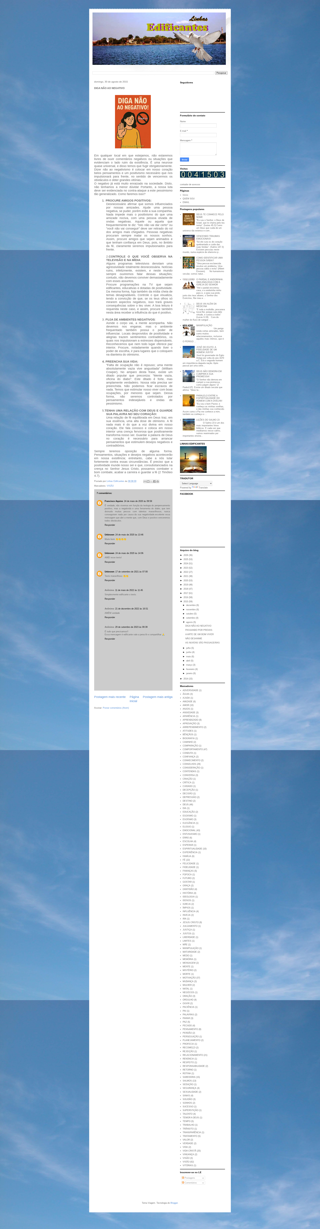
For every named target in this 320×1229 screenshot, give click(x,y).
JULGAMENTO (190, 926)
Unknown (109, 534)
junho (189, 652)
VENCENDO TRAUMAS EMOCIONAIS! (208, 237)
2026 (186, 555)
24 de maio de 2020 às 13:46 (129, 534)
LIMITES (187, 941)
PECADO (187, 1025)
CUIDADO (187, 786)
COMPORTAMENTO (193, 749)
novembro (191, 609)
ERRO (186, 837)
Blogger (174, 1203)
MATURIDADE (190, 952)
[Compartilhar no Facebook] (154, 481)
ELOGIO (187, 826)
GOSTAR (187, 882)
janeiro (189, 673)
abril (188, 660)
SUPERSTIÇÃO (190, 1110)
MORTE (186, 974)
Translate (203, 487)
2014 (186, 678)
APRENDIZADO (190, 720)
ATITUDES (188, 731)
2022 (186, 572)
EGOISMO (188, 815)
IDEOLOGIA (189, 896)
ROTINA (187, 1073)
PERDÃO (187, 1033)
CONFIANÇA (189, 756)
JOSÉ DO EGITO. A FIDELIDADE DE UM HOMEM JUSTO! (206, 350)
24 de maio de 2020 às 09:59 (138, 501)
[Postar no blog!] (148, 481)
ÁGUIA (186, 694)
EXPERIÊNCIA (190, 852)
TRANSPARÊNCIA (192, 1132)
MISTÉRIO (188, 970)
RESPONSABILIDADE (194, 1066)
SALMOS (187, 1080)
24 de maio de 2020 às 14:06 (129, 553)
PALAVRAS (188, 1014)
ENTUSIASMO (190, 834)
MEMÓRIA (188, 959)
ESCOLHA (188, 841)
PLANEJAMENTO (191, 1040)
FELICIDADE (189, 863)
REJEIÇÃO (188, 1051)
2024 (186, 563)
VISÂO (186, 1158)
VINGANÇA (188, 1154)
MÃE (185, 944)
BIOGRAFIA (189, 738)
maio (189, 656)
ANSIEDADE (189, 712)
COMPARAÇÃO (190, 745)
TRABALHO (188, 1125)
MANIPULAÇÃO (204, 325)
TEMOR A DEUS (191, 1117)
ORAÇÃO (187, 996)
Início (185, 195)
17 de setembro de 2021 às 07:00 (131, 571)
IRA (184, 918)
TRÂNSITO (188, 1128)
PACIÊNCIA (188, 1007)
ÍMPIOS (186, 907)
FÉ (184, 860)
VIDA (185, 1147)
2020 (186, 580)
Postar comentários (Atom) (116, 708)
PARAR (186, 1018)
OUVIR (186, 1003)
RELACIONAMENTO (193, 1055)
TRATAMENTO (190, 1136)
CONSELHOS (189, 764)
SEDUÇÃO (188, 1084)
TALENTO (187, 1114)
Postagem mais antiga (157, 697)
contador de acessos (190, 184)
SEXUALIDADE (190, 1092)
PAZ (185, 1022)
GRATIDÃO (188, 889)
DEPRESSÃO (189, 797)
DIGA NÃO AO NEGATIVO (198, 626)
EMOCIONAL (189, 830)
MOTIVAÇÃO (189, 977)
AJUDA (186, 698)
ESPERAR (188, 845)
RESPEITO (188, 1062)
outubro (190, 613)
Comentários (190, 1182)
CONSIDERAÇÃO (191, 767)
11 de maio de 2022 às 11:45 (129, 590)
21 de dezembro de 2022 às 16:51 (131, 608)
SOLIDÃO (187, 1099)
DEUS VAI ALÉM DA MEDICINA (206, 305)
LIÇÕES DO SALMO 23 (208, 420)
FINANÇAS (188, 871)
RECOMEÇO (189, 1047)
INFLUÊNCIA (189, 911)
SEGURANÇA (189, 1088)
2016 (186, 597)
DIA (184, 808)
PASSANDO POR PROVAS (198, 630)
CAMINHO (188, 742)
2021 (186, 576)
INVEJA (186, 915)
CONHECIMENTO (191, 760)
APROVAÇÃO (189, 723)
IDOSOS (187, 900)
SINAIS (186, 1095)
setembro (191, 618)
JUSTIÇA (187, 929)
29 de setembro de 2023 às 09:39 (131, 627)
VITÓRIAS (188, 1165)
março (189, 665)
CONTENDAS (189, 771)
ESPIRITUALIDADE (192, 848)
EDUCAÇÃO (189, 812)
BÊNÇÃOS (188, 734)
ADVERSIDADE (190, 690)
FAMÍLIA (187, 856)
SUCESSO (188, 1106)
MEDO (186, 955)
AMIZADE (187, 701)
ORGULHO (188, 999)
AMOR (186, 705)
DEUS (186, 804)
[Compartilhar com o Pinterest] (157, 481)
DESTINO (187, 801)
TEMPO (186, 1121)
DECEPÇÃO (189, 790)
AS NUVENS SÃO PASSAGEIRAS (202, 642)
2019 (186, 584)
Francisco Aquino (114, 501)
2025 (186, 559)
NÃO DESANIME (193, 638)
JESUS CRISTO (191, 922)
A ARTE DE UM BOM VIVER (199, 634)
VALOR (186, 1139)
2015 (186, 601)
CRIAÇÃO (187, 779)
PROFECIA (188, 1044)
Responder (110, 525)
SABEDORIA (189, 1077)
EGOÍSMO (188, 819)
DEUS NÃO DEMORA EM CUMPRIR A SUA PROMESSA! (209, 374)
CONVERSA (189, 775)
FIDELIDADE (189, 867)
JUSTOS (187, 933)
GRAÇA (186, 885)
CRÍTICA (187, 782)
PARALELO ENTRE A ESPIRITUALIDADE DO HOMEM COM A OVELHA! (209, 398)
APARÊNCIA (189, 716)
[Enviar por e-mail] (145, 481)
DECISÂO (187, 793)
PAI (184, 1011)
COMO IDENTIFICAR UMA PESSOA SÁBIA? (209, 259)
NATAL (186, 988)
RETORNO (188, 1069)
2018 (186, 589)
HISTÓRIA (188, 893)
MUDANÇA (188, 981)
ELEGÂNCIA (189, 823)
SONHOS (187, 1103)
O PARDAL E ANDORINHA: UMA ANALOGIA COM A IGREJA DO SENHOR (209, 282)
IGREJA (187, 904)
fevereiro (190, 669)
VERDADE (188, 1143)
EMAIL (186, 202)
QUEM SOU (188, 198)
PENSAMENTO (190, 1029)
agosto (189, 622)
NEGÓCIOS (188, 992)
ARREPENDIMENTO (193, 727)
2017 (186, 593)
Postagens (189, 1178)
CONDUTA (188, 753)
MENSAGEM (189, 963)
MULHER (187, 985)
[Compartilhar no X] (151, 481)
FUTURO (187, 878)
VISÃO (110, 486)
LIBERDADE (189, 937)
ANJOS (186, 709)
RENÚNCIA (188, 1058)
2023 (186, 568)
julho (188, 648)
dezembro (191, 605)
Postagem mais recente (110, 697)
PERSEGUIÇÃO (191, 1036)
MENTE (186, 966)
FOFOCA (187, 874)
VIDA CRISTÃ (189, 1150)
